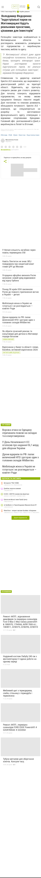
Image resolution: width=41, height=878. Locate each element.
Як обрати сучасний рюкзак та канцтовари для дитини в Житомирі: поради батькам (20, 334)
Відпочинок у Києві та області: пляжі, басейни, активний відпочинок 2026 (20, 348)
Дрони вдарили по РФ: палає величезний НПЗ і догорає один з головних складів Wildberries (18, 320)
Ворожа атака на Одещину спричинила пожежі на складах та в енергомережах (19, 433)
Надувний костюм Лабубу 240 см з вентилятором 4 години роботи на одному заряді (20, 659)
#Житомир (4, 135)
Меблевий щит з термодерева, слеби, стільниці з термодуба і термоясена (17, 693)
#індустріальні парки (33, 135)
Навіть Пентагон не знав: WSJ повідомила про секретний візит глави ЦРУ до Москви (18, 264)
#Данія (15, 135)
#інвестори (22, 135)
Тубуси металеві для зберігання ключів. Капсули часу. (18, 760)
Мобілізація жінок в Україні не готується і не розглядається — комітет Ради (17, 306)
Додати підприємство (20, 518)
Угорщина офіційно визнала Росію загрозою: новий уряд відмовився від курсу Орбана (19, 278)
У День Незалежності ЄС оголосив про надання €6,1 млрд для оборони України (20, 445)
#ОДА (10, 135)
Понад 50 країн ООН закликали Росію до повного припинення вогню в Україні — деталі (20, 292)
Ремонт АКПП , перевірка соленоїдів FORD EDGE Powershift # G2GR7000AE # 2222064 (20, 727)
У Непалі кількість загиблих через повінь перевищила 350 (18, 251)
